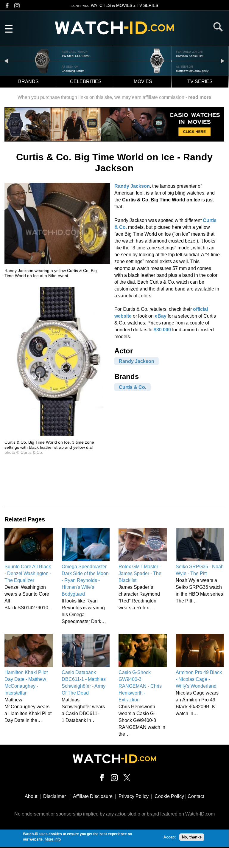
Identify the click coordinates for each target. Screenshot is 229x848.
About (31, 796)
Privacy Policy (134, 796)
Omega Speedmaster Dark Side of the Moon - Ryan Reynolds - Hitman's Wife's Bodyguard (85, 580)
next (222, 61)
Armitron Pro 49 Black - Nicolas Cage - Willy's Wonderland (199, 679)
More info (53, 839)
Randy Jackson (132, 186)
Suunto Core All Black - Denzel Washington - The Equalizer (27, 573)
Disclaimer (54, 796)
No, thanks (192, 837)
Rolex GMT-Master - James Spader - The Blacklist (140, 573)
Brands (28, 81)
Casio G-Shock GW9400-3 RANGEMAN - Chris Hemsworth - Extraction (140, 686)
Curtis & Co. (132, 386)
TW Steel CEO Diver (75, 56)
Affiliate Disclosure (93, 796)
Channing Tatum (73, 70)
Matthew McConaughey (192, 70)
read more (199, 97)
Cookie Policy (169, 796)
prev (6, 61)
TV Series (200, 81)
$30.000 (162, 329)
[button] (57, 262)
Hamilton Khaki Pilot (189, 56)
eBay (160, 316)
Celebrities (86, 81)
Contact (196, 796)
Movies (143, 81)
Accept (169, 837)
